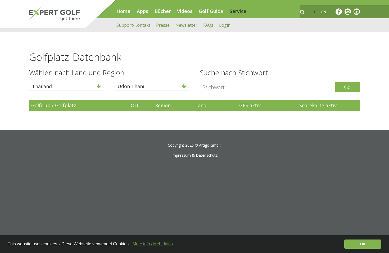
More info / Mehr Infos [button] (153, 244)
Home (123, 11)
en (323, 11)
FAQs (208, 25)
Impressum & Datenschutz (194, 155)
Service (238, 11)
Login (224, 25)
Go (347, 87)
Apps (142, 11)
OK (363, 244)
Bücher (163, 11)
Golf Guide (211, 11)
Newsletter (186, 25)
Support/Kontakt (133, 25)
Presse (163, 25)
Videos (184, 11)
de (316, 11)
